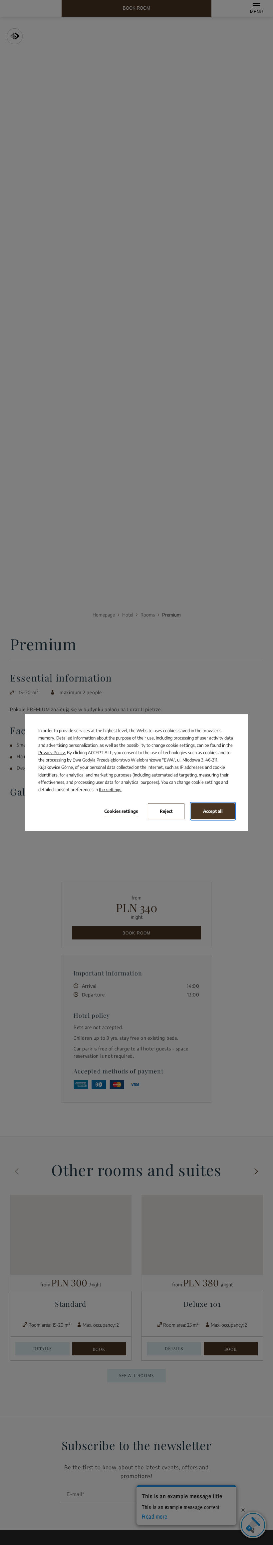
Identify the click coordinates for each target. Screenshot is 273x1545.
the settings (110, 789)
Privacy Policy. (52, 752)
